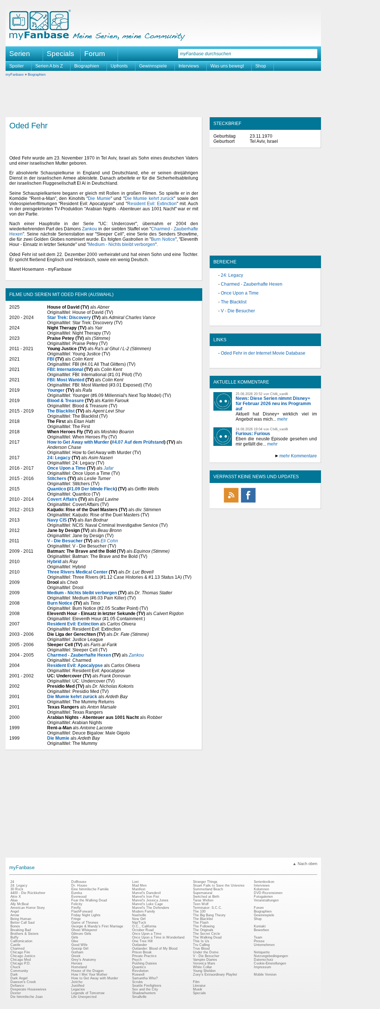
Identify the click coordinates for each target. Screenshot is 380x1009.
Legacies (78, 989)
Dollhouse (78, 882)
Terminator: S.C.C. (207, 908)
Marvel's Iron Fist (145, 896)
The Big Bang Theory (209, 915)
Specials (60, 53)
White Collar (202, 967)
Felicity (76, 904)
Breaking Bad (20, 930)
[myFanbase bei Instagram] (282, 502)
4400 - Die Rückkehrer (27, 893)
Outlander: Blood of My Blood (154, 948)
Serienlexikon (264, 882)
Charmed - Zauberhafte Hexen (79, 655)
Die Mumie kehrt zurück (149, 198)
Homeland (79, 967)
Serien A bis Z (49, 66)
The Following (203, 926)
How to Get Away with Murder (78, 442)
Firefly (76, 908)
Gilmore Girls (81, 934)
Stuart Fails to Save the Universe (219, 885)
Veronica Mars (204, 963)
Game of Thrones (84, 922)
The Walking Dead (207, 937)
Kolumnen (261, 889)
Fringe (76, 919)
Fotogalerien (263, 896)
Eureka (76, 893)
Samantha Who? (145, 978)
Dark (14, 974)
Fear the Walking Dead (89, 900)
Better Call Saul (22, 922)
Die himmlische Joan (26, 997)
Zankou (89, 228)
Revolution (140, 971)
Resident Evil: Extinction (152, 203)
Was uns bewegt (227, 66)
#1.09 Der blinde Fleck (92, 489)
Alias (14, 900)
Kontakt (260, 926)
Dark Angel (18, 978)
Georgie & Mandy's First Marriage (97, 926)
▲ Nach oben (304, 863)
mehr (282, 419)
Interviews (188, 66)
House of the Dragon (87, 971)
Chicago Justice (22, 956)
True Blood (201, 948)
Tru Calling (201, 945)
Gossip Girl (79, 948)
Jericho (76, 982)
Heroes (76, 963)
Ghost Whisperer (84, 930)
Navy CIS (57, 520)
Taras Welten (203, 900)
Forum (94, 53)
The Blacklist (61, 411)
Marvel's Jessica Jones (150, 900)
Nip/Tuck (139, 922)
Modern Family (143, 911)
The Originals (203, 930)
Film (196, 982)
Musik (197, 989)
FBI (50, 359)
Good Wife (79, 945)
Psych (137, 960)
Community (19, 971)
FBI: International (65, 369)
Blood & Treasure (65, 400)
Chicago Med (20, 960)
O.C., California (144, 926)
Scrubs (137, 982)
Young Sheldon (204, 971)
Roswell (138, 974)
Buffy (14, 937)
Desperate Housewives (28, 989)
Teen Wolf (201, 904)
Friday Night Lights (86, 915)
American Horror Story (27, 908)
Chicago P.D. (20, 963)
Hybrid (54, 561)
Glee (74, 941)
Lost (135, 882)
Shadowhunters (144, 993)
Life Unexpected (83, 997)
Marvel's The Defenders (150, 908)
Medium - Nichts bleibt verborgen (121, 244)
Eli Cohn (109, 540)
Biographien (86, 66)
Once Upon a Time (66, 468)
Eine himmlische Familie (90, 889)
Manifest (138, 889)
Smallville (139, 997)
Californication (21, 941)
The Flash (201, 922)
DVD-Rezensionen (268, 893)
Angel (14, 911)
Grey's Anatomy (83, 960)
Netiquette (262, 952)
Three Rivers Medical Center (77, 572)
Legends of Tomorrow (88, 993)
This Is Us (201, 941)
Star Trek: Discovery (69, 317)
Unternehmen (264, 945)
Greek (76, 956)
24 (12, 882)
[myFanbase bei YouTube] (299, 502)
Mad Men (139, 885)
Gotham (77, 952)
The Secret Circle (206, 934)
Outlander (139, 945)
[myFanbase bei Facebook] (248, 502)
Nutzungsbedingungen (271, 956)
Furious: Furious (253, 433)
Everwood (78, 896)
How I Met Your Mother (89, 974)
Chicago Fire (20, 952)
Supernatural (202, 893)
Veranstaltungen (266, 900)
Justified (77, 985)
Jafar (109, 468)
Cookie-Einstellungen (270, 963)
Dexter (15, 993)
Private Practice (144, 956)
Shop (260, 66)
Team (258, 937)
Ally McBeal (19, 904)
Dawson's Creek (23, 982)
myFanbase (15, 74)
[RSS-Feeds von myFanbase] (231, 502)
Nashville (139, 915)
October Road (143, 930)
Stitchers (56, 478)
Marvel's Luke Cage (147, 904)
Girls (74, 937)
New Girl (138, 919)
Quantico (56, 489)
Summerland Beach (208, 889)
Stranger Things (205, 882)
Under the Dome (206, 952)
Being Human (20, 919)
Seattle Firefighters (146, 985)
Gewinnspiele (153, 66)
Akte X (15, 896)
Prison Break (142, 952)
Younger (56, 390)
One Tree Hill (142, 941)
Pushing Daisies (144, 963)
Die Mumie (99, 198)
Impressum (262, 967)
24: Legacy (59, 457)
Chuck (15, 967)
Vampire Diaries (205, 960)
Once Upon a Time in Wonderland (158, 937)
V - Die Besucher (65, 540)
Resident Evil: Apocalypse (75, 665)
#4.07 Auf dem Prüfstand (138, 442)
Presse (259, 941)
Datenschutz (263, 960)
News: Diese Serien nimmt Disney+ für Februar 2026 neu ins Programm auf (273, 403)
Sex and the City (145, 989)
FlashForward (81, 911)
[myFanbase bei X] (265, 502)
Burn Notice (163, 239)
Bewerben (261, 930)
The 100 (199, 911)
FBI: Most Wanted (65, 379)
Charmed (17, 948)
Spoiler (16, 66)
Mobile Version (265, 974)
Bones (15, 926)
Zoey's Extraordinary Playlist (215, 974)
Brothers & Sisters (24, 934)
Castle (15, 945)
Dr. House (79, 885)
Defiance (17, 985)
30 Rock (16, 889)
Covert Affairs (62, 499)
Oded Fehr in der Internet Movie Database (263, 353)
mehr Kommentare (298, 456)
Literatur (199, 985)
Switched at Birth (206, 896)
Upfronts (119, 66)
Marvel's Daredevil (146, 893)
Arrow (14, 915)
